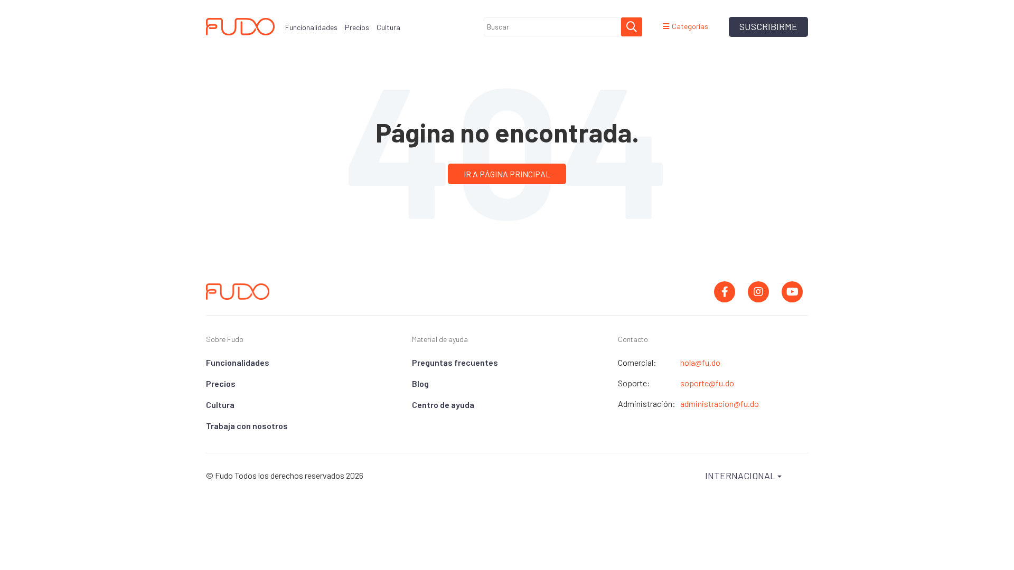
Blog (420, 383)
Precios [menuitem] (357, 27)
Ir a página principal (507, 174)
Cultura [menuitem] (388, 27)
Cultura (220, 405)
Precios (221, 383)
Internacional (741, 475)
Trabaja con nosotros (247, 426)
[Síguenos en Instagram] (758, 291)
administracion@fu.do (719, 403)
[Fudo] (240, 26)
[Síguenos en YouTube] (792, 291)
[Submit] (631, 26)
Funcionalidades (237, 362)
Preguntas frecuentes (455, 362)
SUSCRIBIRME (768, 26)
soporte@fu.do (707, 383)
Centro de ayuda (443, 405)
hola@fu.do (700, 362)
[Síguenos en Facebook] (724, 291)
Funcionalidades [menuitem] (311, 27)
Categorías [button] (690, 26)
